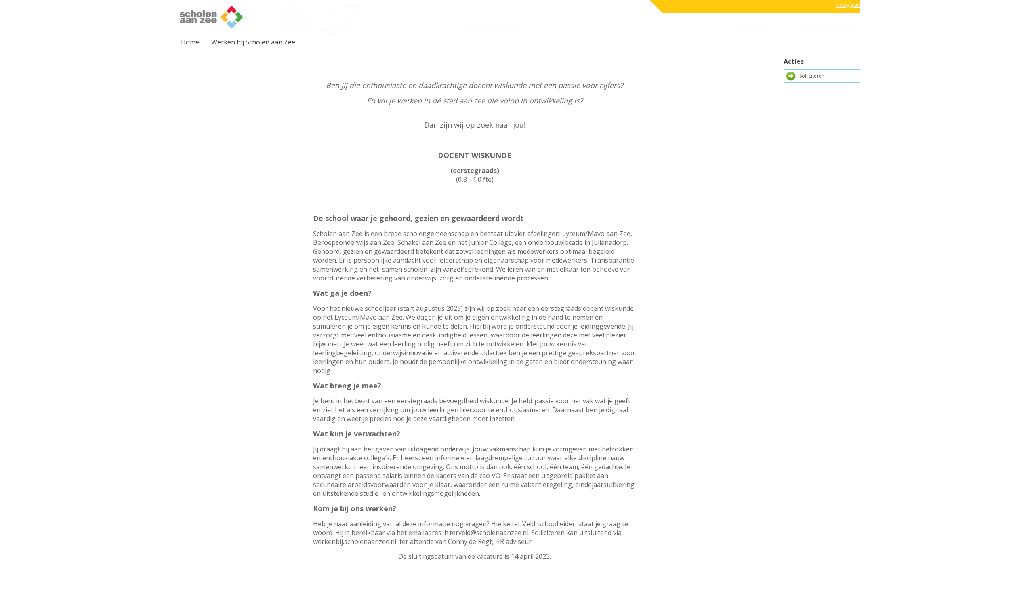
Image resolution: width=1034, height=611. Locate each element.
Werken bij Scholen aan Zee (253, 42)
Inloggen (848, 4)
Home (190, 42)
